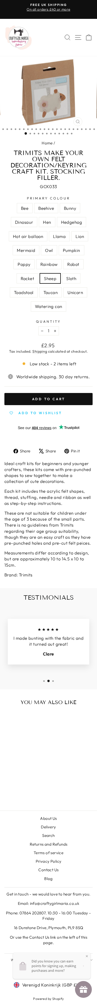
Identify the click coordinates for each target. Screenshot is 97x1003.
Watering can (48, 306)
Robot (73, 264)
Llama (59, 236)
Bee (24, 208)
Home (47, 143)
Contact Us (48, 869)
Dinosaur (24, 222)
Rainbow (49, 264)
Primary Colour (48, 198)
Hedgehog (71, 222)
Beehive (46, 208)
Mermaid (26, 250)
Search (48, 835)
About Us (48, 818)
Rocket (27, 278)
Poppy (24, 264)
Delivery (48, 826)
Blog (48, 878)
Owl (49, 250)
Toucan (50, 292)
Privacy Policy (49, 861)
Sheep (50, 278)
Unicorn (75, 292)
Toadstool (24, 292)
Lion (80, 236)
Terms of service (49, 852)
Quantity (48, 321)
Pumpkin (71, 250)
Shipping (39, 351)
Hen (47, 222)
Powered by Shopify (48, 999)
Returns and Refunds (49, 844)
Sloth (71, 278)
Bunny (70, 208)
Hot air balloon (28, 236)
